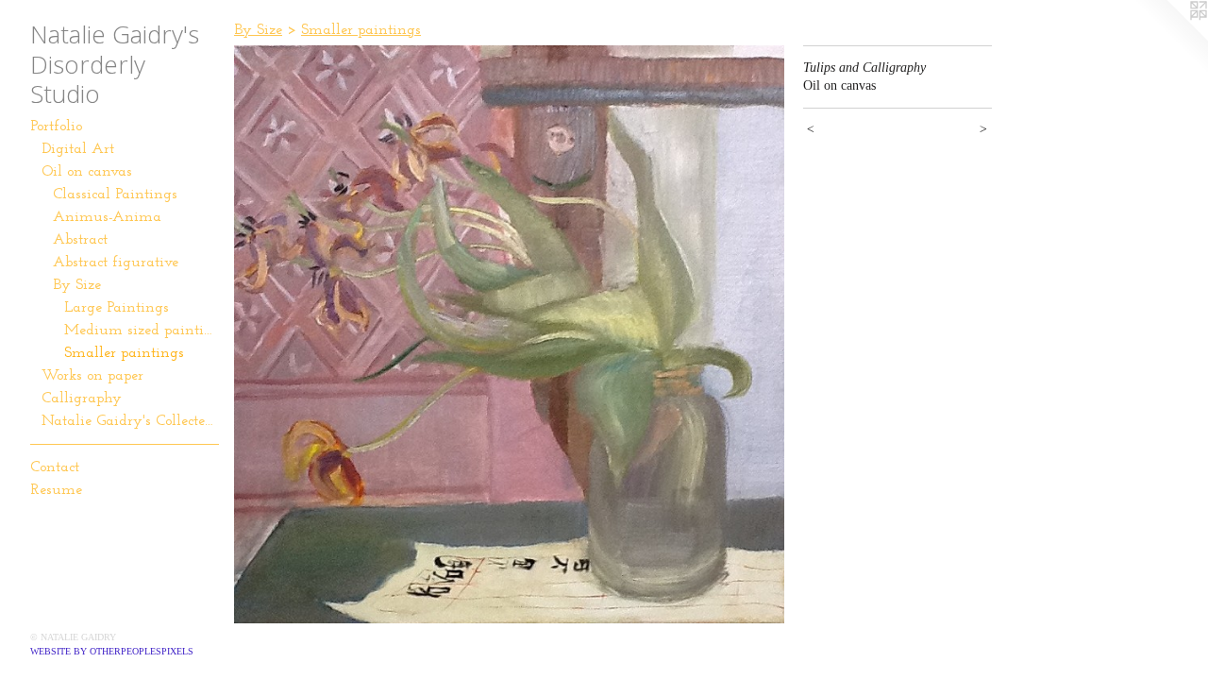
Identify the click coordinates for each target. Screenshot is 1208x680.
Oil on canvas (87, 171)
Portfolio (56, 126)
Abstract (80, 239)
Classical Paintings (115, 194)
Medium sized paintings (141, 330)
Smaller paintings (124, 353)
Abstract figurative (115, 262)
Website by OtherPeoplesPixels (111, 651)
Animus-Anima (107, 217)
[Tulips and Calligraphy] (509, 334)
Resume (56, 490)
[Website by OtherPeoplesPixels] (1170, 38)
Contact (54, 467)
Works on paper (92, 375)
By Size (77, 285)
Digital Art (78, 149)
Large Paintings (116, 307)
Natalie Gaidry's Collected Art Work (130, 421)
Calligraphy (82, 398)
